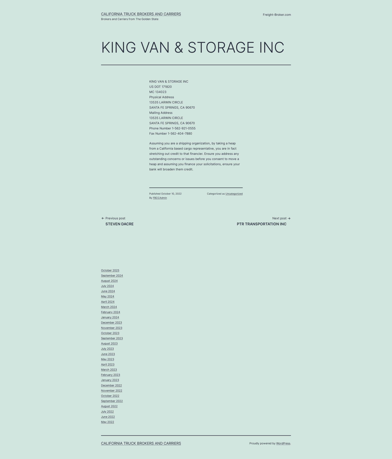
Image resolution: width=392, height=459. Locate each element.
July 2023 (107, 348)
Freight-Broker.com (277, 15)
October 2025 (110, 270)
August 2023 (109, 343)
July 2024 (107, 286)
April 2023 (107, 364)
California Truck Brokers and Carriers (141, 14)
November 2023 (111, 327)
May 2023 (107, 359)
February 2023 (110, 374)
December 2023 (111, 322)
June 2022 (108, 416)
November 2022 (111, 390)
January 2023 (110, 380)
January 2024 (110, 317)
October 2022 (110, 395)
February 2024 (110, 312)
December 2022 (111, 385)
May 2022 (107, 422)
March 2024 (109, 306)
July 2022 (107, 411)
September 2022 (112, 401)
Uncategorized (234, 193)
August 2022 (109, 406)
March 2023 (109, 369)
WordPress (283, 443)
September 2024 (112, 275)
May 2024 (107, 296)
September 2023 (112, 338)
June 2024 (108, 291)
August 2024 (109, 280)
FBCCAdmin (160, 197)
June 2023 (108, 354)
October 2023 (110, 333)
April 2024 (108, 301)
